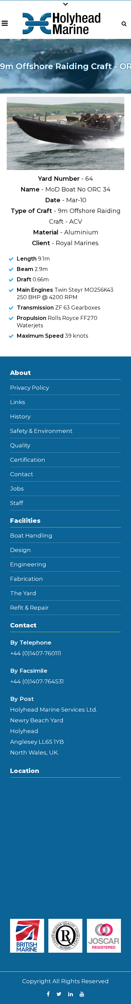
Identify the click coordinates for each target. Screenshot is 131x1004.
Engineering (28, 564)
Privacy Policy (29, 388)
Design (20, 550)
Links (17, 402)
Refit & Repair (29, 608)
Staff (16, 503)
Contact (21, 474)
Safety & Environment (41, 431)
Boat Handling (31, 536)
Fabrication (26, 579)
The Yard (23, 593)
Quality (20, 445)
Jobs (17, 489)
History (20, 416)
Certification (27, 460)
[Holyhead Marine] (61, 23)
